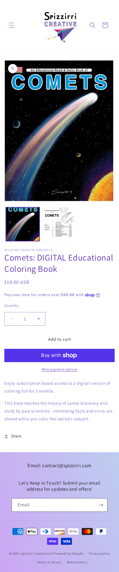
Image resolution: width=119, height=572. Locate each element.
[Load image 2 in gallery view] (59, 224)
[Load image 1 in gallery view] (23, 224)
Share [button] (16, 436)
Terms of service (49, 562)
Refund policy (77, 562)
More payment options (59, 369)
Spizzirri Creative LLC (37, 553)
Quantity (11, 305)
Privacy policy (99, 553)
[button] (11, 25)
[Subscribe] (100, 505)
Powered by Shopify (68, 553)
